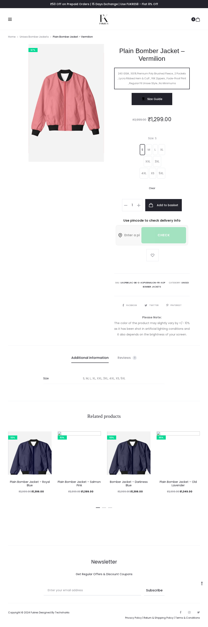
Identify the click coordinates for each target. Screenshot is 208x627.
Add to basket (167, 205)
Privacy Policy (133, 617)
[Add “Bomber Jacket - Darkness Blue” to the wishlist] (145, 436)
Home (12, 36)
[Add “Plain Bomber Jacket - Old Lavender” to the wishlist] (195, 436)
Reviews (126, 357)
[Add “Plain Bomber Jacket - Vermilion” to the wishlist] (152, 255)
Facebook (132, 305)
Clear (152, 188)
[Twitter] (198, 612)
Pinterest (176, 305)
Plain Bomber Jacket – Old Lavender (178, 483)
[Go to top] (202, 583)
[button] (142, 150)
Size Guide (154, 99)
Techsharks (62, 612)
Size (152, 138)
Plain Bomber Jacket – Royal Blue (30, 483)
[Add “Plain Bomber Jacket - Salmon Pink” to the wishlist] (96, 436)
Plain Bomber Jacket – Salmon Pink (79, 483)
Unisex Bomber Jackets (34, 36)
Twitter (154, 305)
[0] (198, 19)
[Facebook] (180, 612)
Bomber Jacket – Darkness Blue (129, 483)
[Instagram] (189, 612)
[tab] (90, 358)
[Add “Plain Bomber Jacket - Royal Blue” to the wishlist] (46, 436)
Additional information (90, 357)
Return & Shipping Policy (158, 617)
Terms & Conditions (187, 617)
